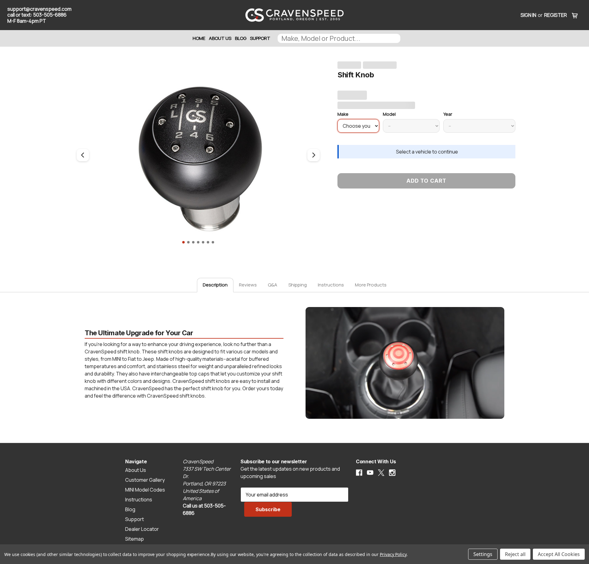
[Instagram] (392, 472)
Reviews (248, 285)
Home (199, 38)
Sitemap (134, 538)
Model (389, 114)
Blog (240, 38)
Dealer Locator (142, 529)
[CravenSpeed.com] (294, 15)
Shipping (297, 285)
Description (215, 285)
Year (447, 114)
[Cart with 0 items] (575, 15)
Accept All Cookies (559, 554)
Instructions (331, 285)
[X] (381, 472)
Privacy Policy (393, 554)
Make (342, 114)
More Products (371, 285)
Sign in (528, 15)
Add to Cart (426, 180)
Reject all (515, 554)
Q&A (272, 285)
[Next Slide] (313, 155)
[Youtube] (370, 472)
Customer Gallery (145, 479)
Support (260, 38)
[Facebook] (359, 472)
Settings (482, 554)
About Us (220, 38)
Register (555, 15)
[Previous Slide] (83, 155)
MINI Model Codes (145, 489)
